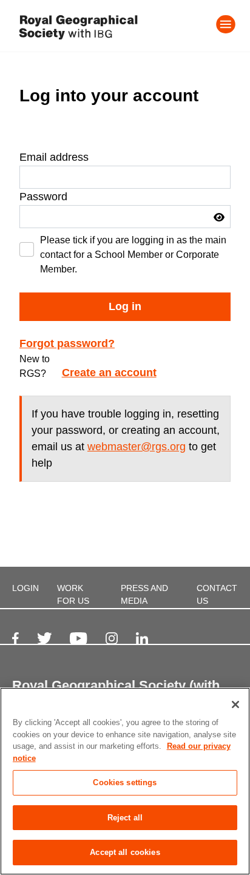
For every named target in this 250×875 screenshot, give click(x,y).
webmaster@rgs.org (136, 447)
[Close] (235, 704)
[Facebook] (15, 638)
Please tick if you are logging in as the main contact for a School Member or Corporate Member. (133, 254)
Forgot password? (67, 343)
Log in (125, 306)
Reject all (125, 817)
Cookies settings (125, 782)
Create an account (109, 373)
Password (43, 197)
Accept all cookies (125, 852)
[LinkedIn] (142, 638)
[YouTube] (78, 638)
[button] (219, 217)
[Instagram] (112, 638)
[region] (125, 781)
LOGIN (25, 588)
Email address (54, 157)
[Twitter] (44, 638)
